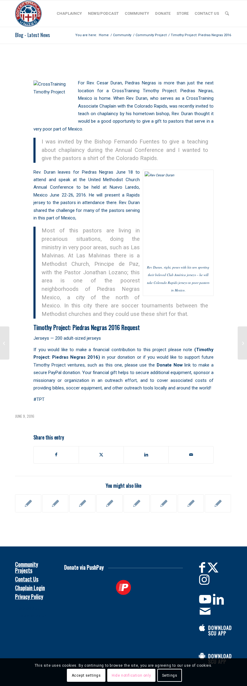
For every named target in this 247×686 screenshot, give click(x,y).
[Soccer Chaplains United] (28, 13)
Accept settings (86, 675)
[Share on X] (101, 454)
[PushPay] (123, 587)
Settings (169, 675)
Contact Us (26, 579)
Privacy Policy (29, 596)
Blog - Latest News (32, 35)
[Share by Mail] (191, 454)
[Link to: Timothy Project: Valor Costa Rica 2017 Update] (218, 503)
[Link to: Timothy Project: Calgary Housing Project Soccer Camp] (82, 503)
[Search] (227, 13)
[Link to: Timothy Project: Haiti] (109, 503)
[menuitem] (69, 13)
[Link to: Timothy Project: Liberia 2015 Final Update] (137, 503)
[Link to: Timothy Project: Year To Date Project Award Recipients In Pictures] (164, 503)
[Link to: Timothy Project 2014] (28, 503)
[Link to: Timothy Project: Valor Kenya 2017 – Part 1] (191, 503)
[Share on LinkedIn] (146, 454)
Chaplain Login (30, 588)
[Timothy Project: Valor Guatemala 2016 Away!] (4, 343)
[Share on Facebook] (56, 454)
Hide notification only (131, 675)
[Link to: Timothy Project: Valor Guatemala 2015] (55, 503)
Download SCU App (220, 630)
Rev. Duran (136, 98)
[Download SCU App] (202, 627)
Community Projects (26, 567)
